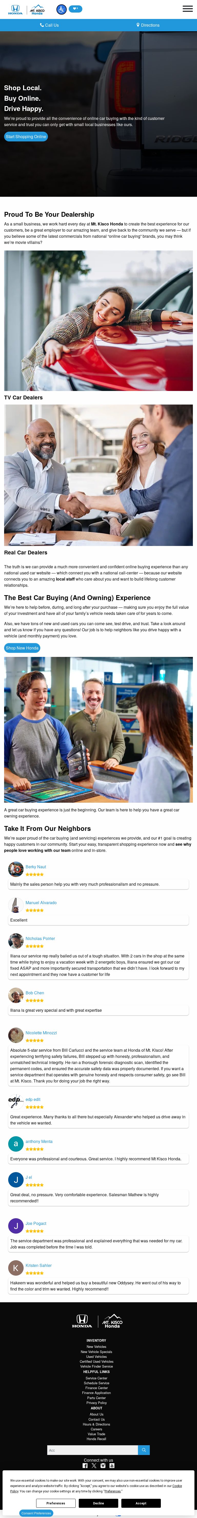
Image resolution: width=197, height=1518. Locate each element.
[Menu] (188, 9)
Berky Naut (36, 867)
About (96, 1408)
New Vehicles (96, 1346)
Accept (141, 1503)
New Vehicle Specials (96, 1351)
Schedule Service (96, 1382)
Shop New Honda (22, 648)
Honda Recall (96, 1438)
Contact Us (96, 1419)
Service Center (96, 1378)
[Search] (144, 1450)
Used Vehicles (96, 1356)
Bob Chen (35, 993)
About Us (96, 1414)
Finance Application (96, 1392)
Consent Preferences (36, 1513)
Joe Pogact (36, 1223)
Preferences (55, 1503)
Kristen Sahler (39, 1265)
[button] (61, 9)
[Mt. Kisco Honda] (27, 9)
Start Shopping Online (26, 136)
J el (29, 1177)
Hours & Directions (96, 1424)
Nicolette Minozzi (41, 1033)
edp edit (33, 1099)
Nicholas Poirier (40, 938)
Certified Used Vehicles (96, 1361)
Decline (98, 1503)
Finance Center (96, 1387)
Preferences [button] (113, 1491)
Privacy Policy (96, 1402)
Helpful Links (96, 1372)
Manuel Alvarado (41, 902)
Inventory (96, 1340)
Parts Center (96, 1397)
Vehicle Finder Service (96, 1366)
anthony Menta (39, 1141)
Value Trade (96, 1433)
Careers (96, 1429)
